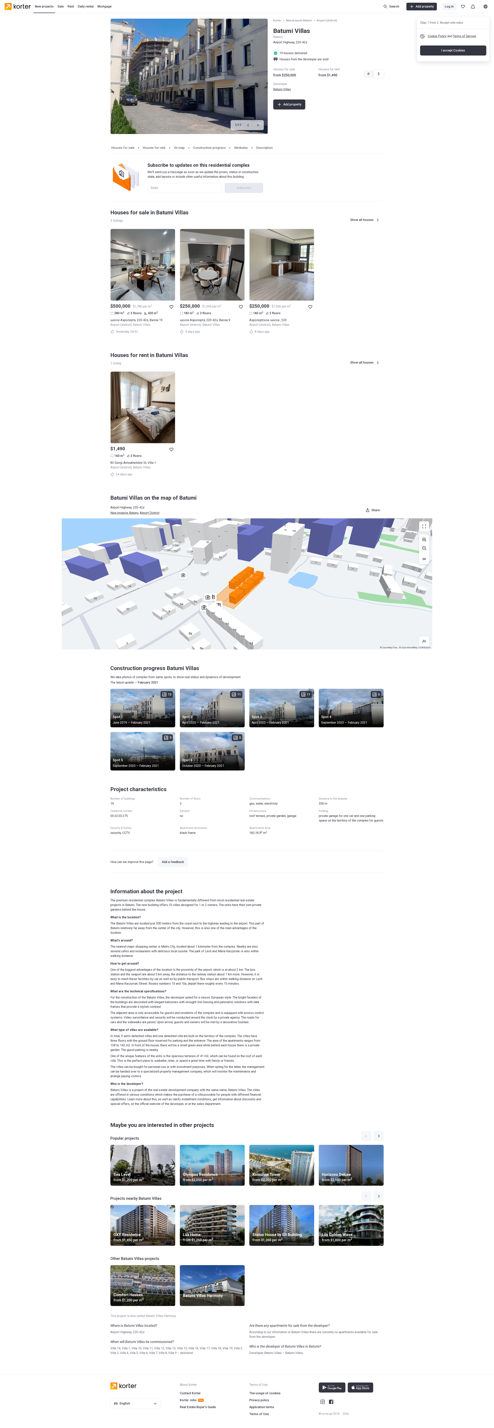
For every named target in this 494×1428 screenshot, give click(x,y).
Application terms (261, 1407)
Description (264, 148)
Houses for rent (154, 148)
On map (179, 148)
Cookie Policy (437, 36)
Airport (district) (327, 20)
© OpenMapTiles (389, 647)
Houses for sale (122, 148)
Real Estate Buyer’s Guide (198, 1407)
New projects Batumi (299, 20)
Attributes (241, 148)
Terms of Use (259, 1414)
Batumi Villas (282, 89)
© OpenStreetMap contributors (415, 647)
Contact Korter (190, 1393)
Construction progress (209, 148)
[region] (247, 583)
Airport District (149, 513)
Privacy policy (259, 1400)
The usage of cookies (265, 1393)
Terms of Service (464, 36)
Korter (277, 20)
